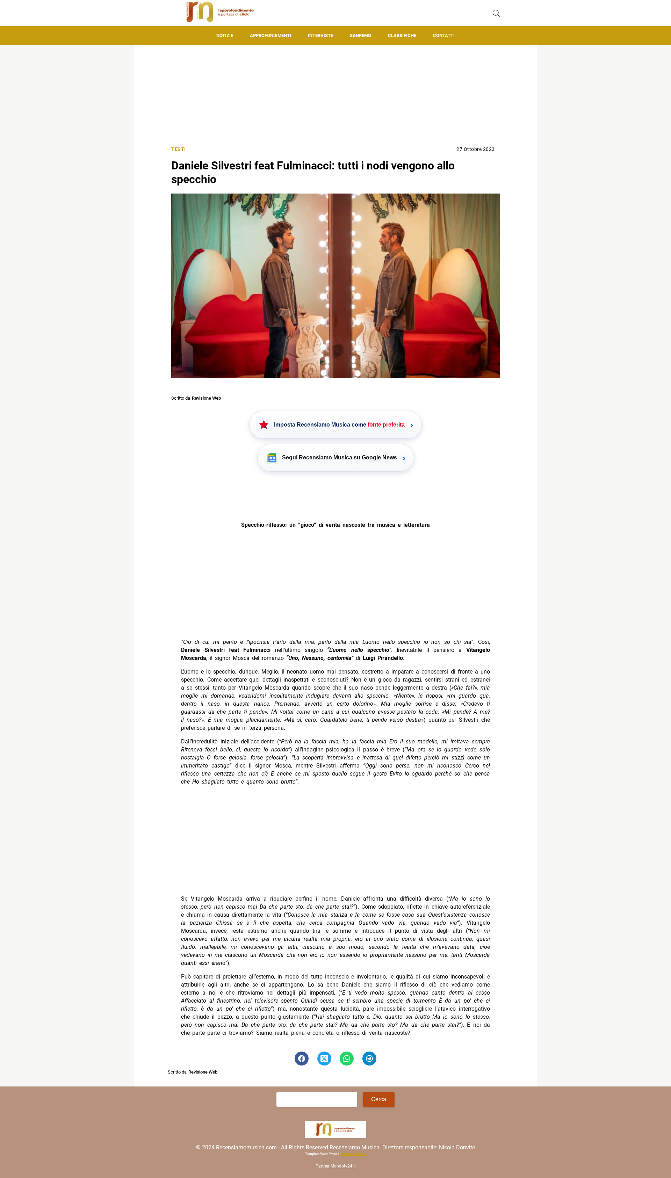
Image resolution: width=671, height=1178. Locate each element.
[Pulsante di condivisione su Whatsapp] (347, 1059)
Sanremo (360, 35)
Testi (178, 149)
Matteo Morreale (353, 1154)
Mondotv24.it (343, 1166)
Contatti (444, 35)
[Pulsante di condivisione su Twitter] (324, 1059)
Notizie (224, 35)
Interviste (320, 35)
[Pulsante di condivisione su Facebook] (302, 1059)
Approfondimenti (270, 35)
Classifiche (402, 35)
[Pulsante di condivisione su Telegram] (369, 1059)
